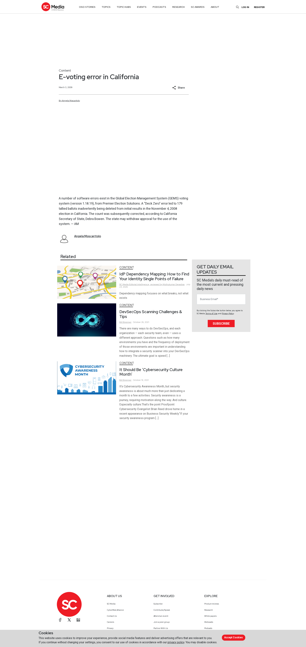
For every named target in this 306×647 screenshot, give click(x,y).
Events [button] (141, 7)
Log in (245, 7)
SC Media (111, 604)
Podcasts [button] (159, 7)
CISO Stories (87, 7)
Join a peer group (162, 622)
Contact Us (112, 616)
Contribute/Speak (162, 610)
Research (208, 610)
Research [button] (178, 7)
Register (259, 7)
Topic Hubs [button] (124, 7)
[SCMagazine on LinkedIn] (78, 620)
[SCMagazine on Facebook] (60, 620)
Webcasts (208, 622)
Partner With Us (161, 628)
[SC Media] (52, 6)
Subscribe (221, 323)
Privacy (110, 628)
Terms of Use (211, 313)
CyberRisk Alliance (115, 610)
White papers (210, 616)
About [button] (215, 7)
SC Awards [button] (198, 7)
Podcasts (208, 628)
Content (65, 70)
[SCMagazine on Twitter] (69, 620)
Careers (110, 622)
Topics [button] (106, 7)
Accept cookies (233, 637)
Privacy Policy (228, 313)
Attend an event (161, 616)
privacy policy (176, 642)
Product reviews (211, 604)
